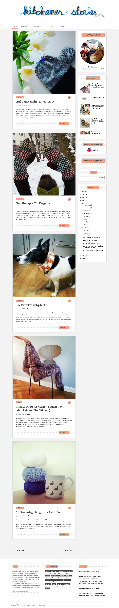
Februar (86, 233)
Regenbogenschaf (98, 593)
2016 (83, 256)
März (85, 230)
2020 (83, 195)
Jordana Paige (82, 590)
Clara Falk (94, 583)
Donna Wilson (90, 586)
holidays (54, 575)
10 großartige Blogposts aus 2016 (38, 512)
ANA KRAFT (95, 581)
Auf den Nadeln (50, 26)
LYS (52, 571)
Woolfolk (85, 598)
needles (60, 579)
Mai (85, 224)
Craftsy (100, 583)
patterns (20, 199)
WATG (90, 581)
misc (54, 579)
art (56, 571)
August (86, 216)
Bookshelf (25, 26)
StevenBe (102, 595)
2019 (83, 197)
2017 (83, 203)
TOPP (80, 598)
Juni (85, 222)
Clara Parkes (101, 574)
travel (59, 584)
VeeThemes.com (41, 605)
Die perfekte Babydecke (31, 305)
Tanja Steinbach (83, 581)
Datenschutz (24, 591)
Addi (100, 581)
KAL (47, 571)
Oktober (86, 210)
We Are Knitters (97, 576)
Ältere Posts (68, 550)
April (85, 227)
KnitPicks (90, 590)
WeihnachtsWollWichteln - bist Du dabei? (97, 98)
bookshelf (62, 571)
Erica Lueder (95, 588)
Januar (86, 236)
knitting (20, 97)
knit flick (61, 575)
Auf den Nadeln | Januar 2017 (35, 101)
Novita (102, 590)
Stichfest (94, 578)
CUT (89, 583)
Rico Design (82, 595)
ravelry (48, 584)
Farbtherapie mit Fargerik (33, 203)
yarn (47, 588)
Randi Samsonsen (87, 593)
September (87, 213)
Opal (80, 593)
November (87, 208)
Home (15, 26)
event (47, 575)
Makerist (96, 590)
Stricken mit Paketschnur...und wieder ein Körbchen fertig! (97, 121)
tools (54, 584)
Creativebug (82, 586)
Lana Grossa (86, 571)
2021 (83, 192)
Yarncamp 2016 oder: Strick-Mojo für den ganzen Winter (97, 106)
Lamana (81, 576)
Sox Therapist (95, 595)
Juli (85, 219)
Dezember (87, 205)
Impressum (15, 591)
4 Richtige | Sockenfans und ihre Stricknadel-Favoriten (97, 85)
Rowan (88, 595)
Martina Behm (87, 576)
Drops (19, 402)
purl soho (92, 598)
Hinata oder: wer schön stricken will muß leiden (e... (93, 247)
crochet (69, 571)
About (62, 26)
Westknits (94, 574)
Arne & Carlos (82, 583)
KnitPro (88, 578)
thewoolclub (100, 598)
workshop (66, 584)
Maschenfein (95, 571)
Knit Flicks (37, 26)
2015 (83, 258)
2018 (83, 200)
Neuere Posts (20, 550)
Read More (64, 123)
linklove (20, 300)
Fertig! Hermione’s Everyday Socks (96, 132)
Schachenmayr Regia (84, 574)
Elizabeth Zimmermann (85, 588)
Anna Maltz (82, 578)
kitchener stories (26, 605)
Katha (28, 105)
